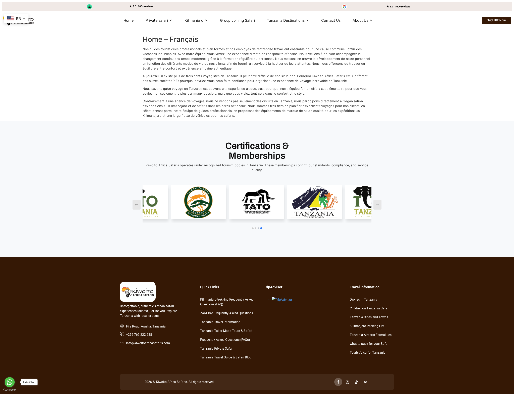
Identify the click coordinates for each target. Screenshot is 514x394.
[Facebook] (338, 382)
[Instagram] (347, 382)
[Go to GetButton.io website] (9, 390)
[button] (159, 20)
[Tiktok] (356, 382)
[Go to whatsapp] (10, 382)
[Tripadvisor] (365, 382)
